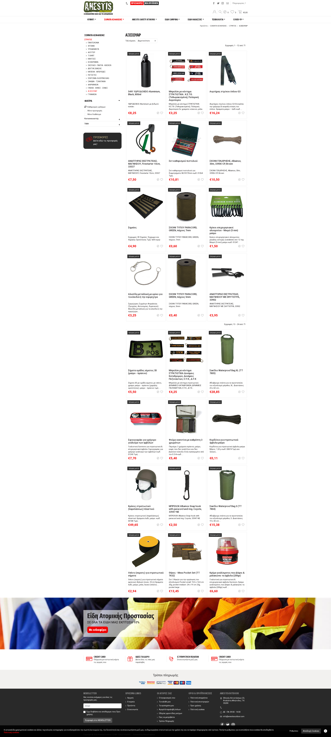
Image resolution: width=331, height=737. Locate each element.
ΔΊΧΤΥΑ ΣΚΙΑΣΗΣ (95, 68)
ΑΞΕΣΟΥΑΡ (92, 91)
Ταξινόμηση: (130, 41)
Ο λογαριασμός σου (167, 698)
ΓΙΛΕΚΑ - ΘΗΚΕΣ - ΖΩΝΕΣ (98, 88)
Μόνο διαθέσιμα (94, 114)
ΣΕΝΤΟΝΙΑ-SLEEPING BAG (98, 78)
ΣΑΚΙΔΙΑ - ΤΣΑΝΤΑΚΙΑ (97, 81)
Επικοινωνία (132, 709)
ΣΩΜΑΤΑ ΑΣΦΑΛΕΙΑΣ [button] (113, 19)
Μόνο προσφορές (95, 111)
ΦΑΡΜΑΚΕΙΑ (93, 85)
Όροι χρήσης (195, 706)
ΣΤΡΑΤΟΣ (232, 26)
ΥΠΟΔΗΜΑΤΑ (93, 49)
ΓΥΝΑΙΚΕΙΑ (92, 94)
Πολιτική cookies (197, 709)
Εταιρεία (131, 702)
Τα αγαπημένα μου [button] (166, 706)
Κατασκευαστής (91, 119)
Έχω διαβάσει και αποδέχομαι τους (103, 713)
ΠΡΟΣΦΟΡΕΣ (137, 3)
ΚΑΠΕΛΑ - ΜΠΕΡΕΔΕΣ (97, 72)
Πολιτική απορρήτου (199, 698)
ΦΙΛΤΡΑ (88, 100)
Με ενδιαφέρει (97, 630)
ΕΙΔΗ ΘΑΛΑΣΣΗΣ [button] (195, 19)
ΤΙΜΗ (86, 124)
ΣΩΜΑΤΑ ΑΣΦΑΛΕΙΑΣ (218, 26)
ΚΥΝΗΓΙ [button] (90, 19)
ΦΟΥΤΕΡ (91, 52)
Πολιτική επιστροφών (199, 702)
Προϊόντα (204, 26)
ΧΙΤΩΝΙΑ (91, 46)
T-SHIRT (91, 56)
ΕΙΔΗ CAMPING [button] (171, 19)
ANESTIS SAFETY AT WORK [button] (143, 19)
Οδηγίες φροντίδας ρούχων (170, 713)
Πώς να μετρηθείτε (167, 717)
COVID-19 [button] (237, 19)
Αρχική (130, 698)
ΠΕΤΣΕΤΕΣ (92, 75)
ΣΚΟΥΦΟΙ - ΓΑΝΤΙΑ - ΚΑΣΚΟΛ (99, 65)
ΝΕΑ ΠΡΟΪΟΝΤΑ (151, 3)
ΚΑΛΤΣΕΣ (92, 59)
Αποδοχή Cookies (311, 731)
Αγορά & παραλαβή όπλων (170, 709)
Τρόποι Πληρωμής (166, 721)
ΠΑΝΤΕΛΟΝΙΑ (93, 43)
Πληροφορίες (238, 3)
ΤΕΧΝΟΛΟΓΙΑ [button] (217, 19)
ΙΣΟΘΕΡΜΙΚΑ (93, 62)
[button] (226, 13)
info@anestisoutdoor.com (233, 716)
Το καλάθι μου (165, 702)
